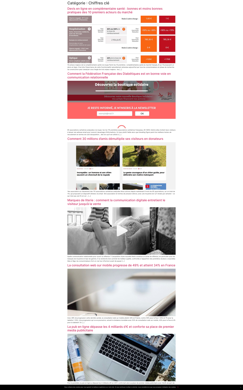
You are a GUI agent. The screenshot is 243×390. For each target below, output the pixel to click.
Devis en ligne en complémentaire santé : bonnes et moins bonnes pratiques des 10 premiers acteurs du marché (115, 10)
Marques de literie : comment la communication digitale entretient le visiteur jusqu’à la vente (116, 202)
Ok (178, 387)
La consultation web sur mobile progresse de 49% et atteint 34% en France (121, 265)
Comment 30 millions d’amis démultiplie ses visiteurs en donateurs (115, 139)
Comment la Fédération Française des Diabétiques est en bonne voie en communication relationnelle (119, 75)
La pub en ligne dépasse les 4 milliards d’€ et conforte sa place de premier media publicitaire (120, 328)
